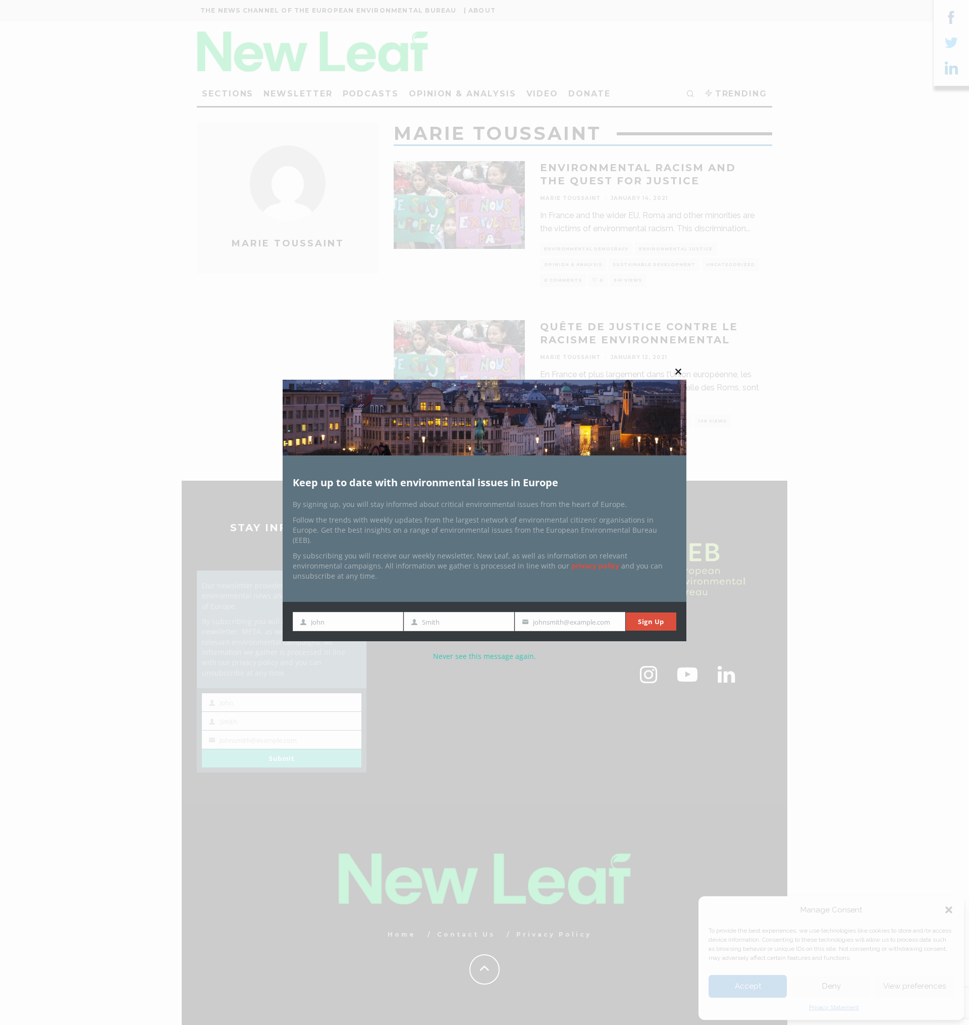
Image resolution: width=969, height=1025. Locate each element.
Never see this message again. (484, 656)
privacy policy (595, 566)
